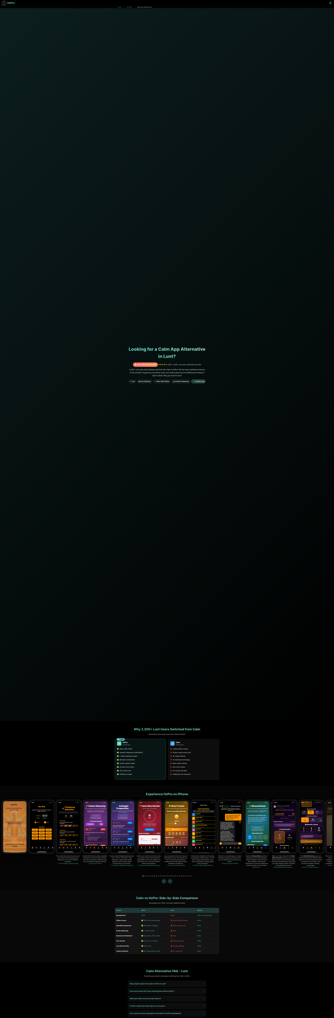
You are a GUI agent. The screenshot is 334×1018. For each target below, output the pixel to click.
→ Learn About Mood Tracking (176, 865)
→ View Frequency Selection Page (68, 863)
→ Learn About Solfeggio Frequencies (121, 865)
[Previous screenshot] (164, 881)
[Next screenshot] (170, 881)
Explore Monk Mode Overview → (283, 867)
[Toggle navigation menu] (330, 3)
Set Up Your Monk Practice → (310, 867)
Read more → (257, 867)
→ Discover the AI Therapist (229, 863)
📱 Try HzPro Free (198, 381)
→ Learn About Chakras (95, 863)
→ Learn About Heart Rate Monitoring (148, 865)
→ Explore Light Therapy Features (202, 865)
